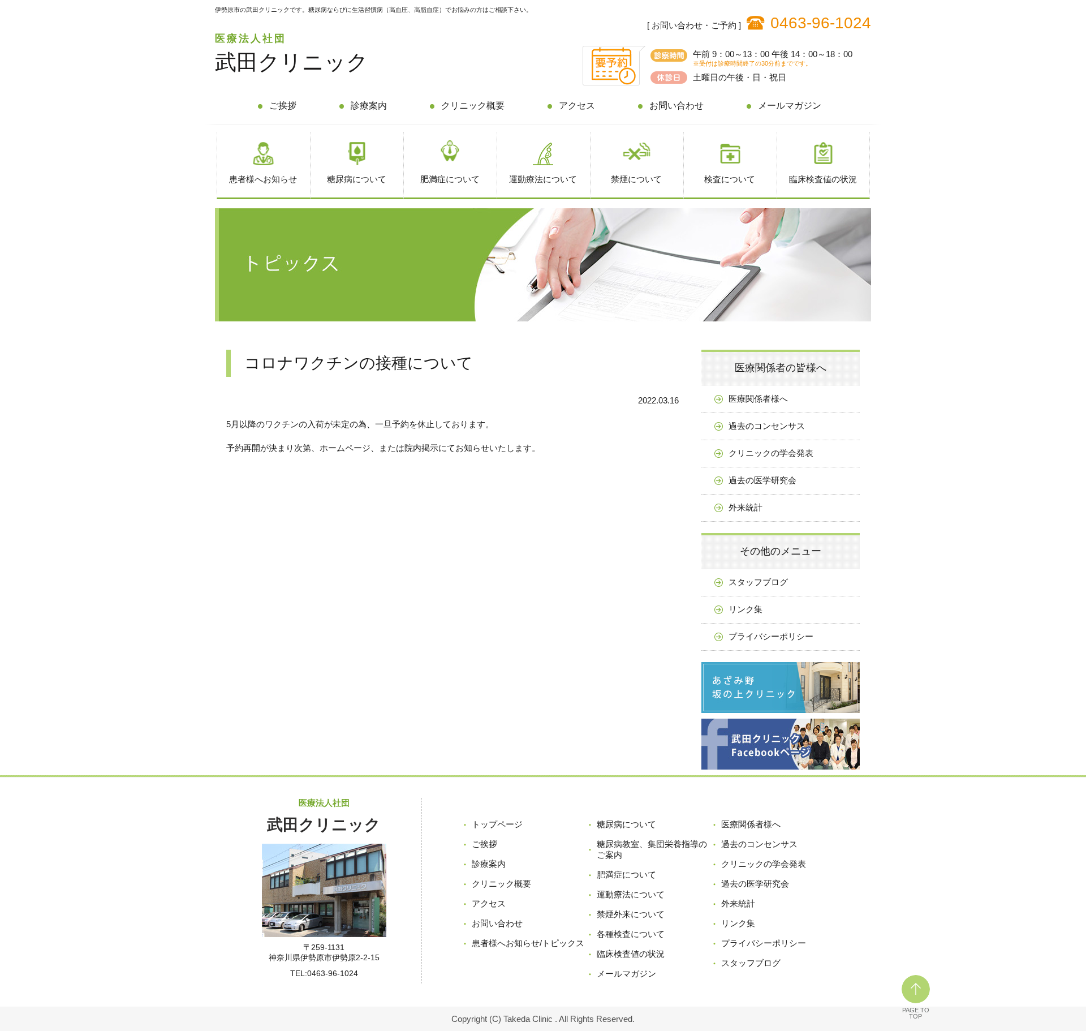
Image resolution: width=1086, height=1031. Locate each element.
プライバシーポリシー (771, 636)
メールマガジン (789, 105)
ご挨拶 (282, 105)
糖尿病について (356, 179)
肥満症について (450, 179)
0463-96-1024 (820, 23)
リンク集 (745, 609)
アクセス (577, 105)
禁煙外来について (631, 914)
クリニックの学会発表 (771, 453)
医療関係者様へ (758, 398)
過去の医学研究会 (762, 480)
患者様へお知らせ (263, 179)
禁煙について (636, 179)
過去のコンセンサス (767, 426)
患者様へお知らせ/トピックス (528, 943)
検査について (729, 179)
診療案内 (369, 105)
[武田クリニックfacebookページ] (780, 772)
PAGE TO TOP (915, 1013)
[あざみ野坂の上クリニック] (780, 715)
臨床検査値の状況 (823, 179)
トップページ (497, 824)
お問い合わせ (676, 105)
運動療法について (543, 179)
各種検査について (631, 934)
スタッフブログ (758, 582)
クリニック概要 (473, 105)
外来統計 (745, 507)
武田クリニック (291, 62)
